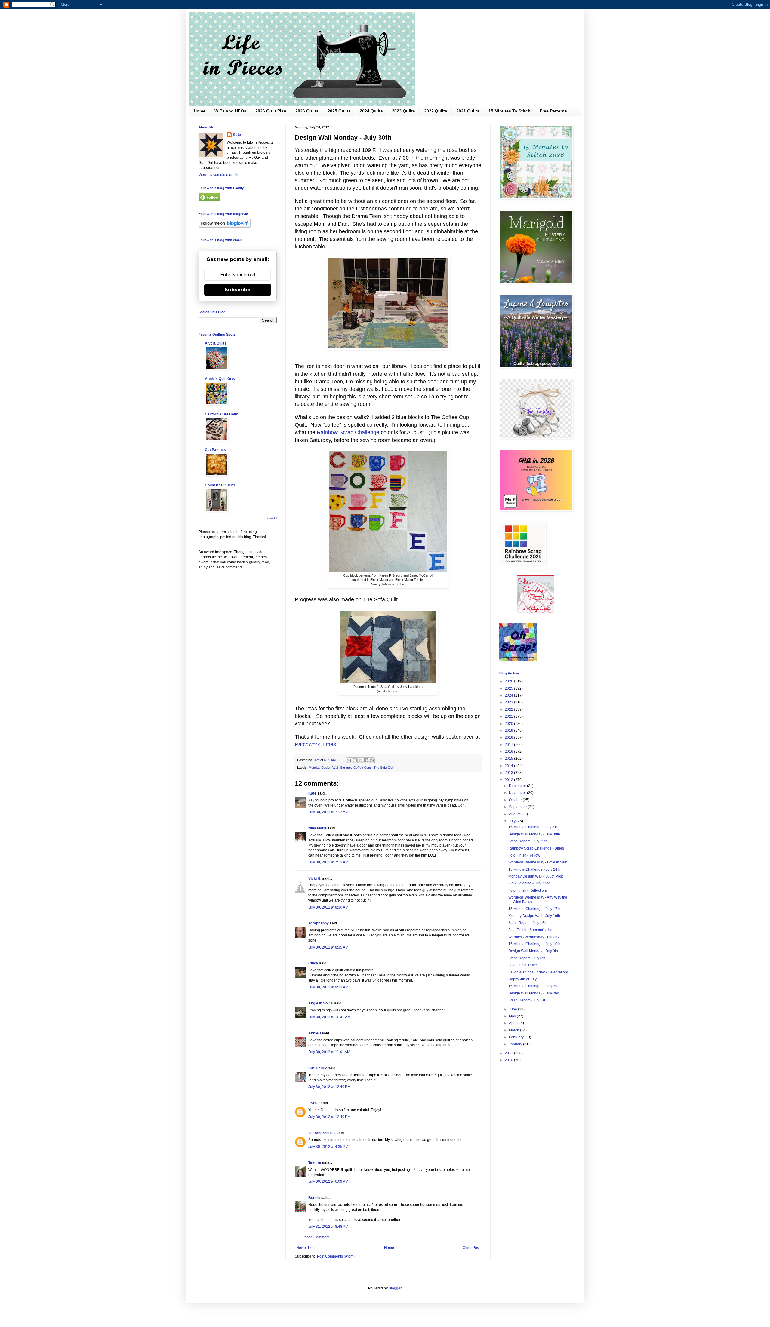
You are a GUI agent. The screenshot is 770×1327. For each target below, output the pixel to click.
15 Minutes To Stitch (509, 111)
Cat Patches (215, 450)
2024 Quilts (371, 111)
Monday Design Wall (323, 767)
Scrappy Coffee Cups (356, 767)
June (513, 1009)
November (518, 793)
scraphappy (318, 923)
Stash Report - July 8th (526, 958)
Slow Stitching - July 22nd (529, 883)
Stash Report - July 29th (527, 841)
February (517, 1037)
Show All (271, 518)
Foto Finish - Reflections (528, 890)
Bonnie (314, 1198)
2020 (509, 724)
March (514, 1030)
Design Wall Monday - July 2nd (533, 993)
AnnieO (314, 1033)
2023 (509, 702)
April (513, 1023)
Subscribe (238, 290)
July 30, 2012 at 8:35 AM (328, 947)
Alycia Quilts (215, 343)
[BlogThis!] (355, 760)
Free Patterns (553, 111)
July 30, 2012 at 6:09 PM (328, 1181)
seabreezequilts (322, 1133)
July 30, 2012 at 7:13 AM (328, 812)
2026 (509, 681)
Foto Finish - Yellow (524, 855)
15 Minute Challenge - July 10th (534, 944)
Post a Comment (315, 1237)
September (518, 807)
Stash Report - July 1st (526, 1000)
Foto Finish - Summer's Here (531, 930)
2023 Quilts (403, 111)
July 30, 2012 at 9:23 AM (328, 987)
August (515, 814)
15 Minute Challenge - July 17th (534, 909)
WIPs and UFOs (230, 111)
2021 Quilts (467, 111)
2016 (509, 751)
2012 (509, 780)
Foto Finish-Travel (523, 965)
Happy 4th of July (522, 979)
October (516, 800)
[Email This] (349, 760)
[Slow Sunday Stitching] (535, 612)
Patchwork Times (315, 744)
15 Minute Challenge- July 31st (533, 827)
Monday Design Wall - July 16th (534, 916)
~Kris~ (314, 1103)
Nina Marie (317, 828)
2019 (509, 730)
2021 (509, 716)
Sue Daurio (317, 1068)
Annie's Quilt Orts (220, 379)
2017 (509, 745)
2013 (509, 773)
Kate (312, 793)
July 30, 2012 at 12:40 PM (329, 1087)
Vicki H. (314, 878)
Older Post (471, 1248)
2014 (509, 766)
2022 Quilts (435, 111)
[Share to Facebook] (366, 760)
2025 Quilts (339, 111)
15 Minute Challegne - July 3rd (533, 986)
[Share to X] (360, 760)
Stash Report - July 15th (527, 923)
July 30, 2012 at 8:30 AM (328, 907)
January (516, 1044)
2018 (509, 737)
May (513, 1016)
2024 (509, 695)
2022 (509, 709)
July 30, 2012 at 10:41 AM (329, 1017)
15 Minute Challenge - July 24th (534, 869)
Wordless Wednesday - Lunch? (533, 937)
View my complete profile (219, 175)
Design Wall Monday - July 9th (533, 951)
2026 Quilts (307, 111)
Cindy (313, 963)
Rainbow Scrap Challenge (348, 432)
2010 (509, 1060)
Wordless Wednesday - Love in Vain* (538, 862)
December (518, 786)
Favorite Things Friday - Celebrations (538, 972)
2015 (509, 758)
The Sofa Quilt (384, 767)
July (512, 821)
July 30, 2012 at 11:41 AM (329, 1052)
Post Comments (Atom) (336, 1256)
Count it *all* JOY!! (220, 485)
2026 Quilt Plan (270, 111)
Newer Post (305, 1248)
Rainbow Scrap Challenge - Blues (536, 848)
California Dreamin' (221, 414)
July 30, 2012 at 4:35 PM (328, 1147)
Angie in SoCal (320, 1003)
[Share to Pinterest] (372, 760)
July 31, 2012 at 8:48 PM (328, 1226)
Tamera (314, 1163)
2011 (509, 1053)
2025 (509, 688)
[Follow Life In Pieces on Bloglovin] (225, 226)
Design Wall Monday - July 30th (534, 834)
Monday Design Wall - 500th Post (535, 876)
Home (199, 111)
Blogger (395, 1288)
